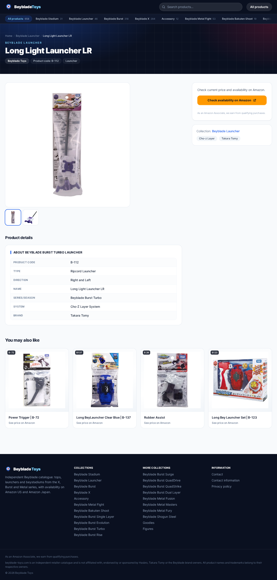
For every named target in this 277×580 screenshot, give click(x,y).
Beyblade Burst (116, 18)
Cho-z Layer (207, 138)
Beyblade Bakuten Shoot (239, 18)
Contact (217, 474)
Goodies (148, 522)
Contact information (226, 480)
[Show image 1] (13, 217)
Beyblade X (145, 18)
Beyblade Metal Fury (157, 510)
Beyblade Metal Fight (200, 18)
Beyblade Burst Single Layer (94, 516)
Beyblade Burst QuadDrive (161, 480)
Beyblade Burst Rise (88, 535)
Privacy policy (222, 486)
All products (259, 7)
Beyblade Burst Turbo (89, 529)
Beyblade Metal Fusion (159, 498)
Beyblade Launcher (83, 18)
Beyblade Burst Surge (158, 474)
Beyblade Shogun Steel (159, 516)
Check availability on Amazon (229, 100)
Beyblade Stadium (49, 18)
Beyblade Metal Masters (160, 504)
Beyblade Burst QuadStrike (162, 486)
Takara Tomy (230, 138)
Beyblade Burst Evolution (91, 522)
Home (8, 35)
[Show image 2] (31, 217)
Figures (148, 529)
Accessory (170, 18)
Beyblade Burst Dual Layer (161, 492)
